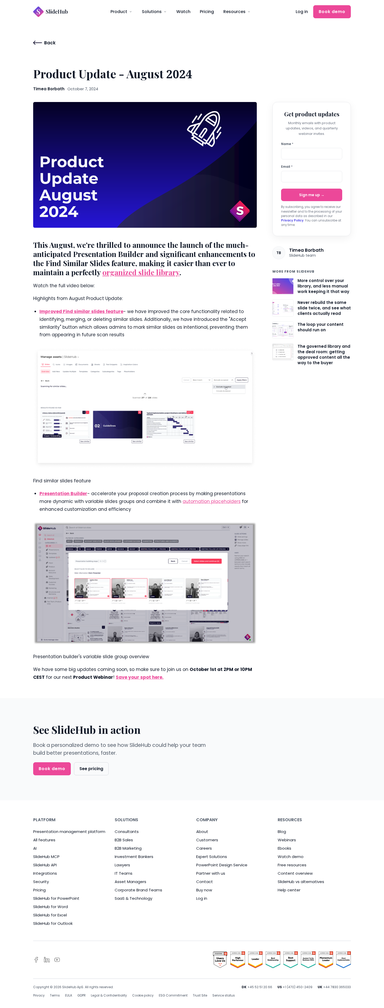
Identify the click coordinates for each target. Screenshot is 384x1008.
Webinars (287, 840)
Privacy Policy (292, 220)
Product (118, 12)
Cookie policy (143, 995)
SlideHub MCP (46, 856)
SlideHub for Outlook (53, 923)
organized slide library (140, 272)
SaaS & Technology (133, 898)
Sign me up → (311, 194)
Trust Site (200, 995)
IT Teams (123, 873)
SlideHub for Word (50, 906)
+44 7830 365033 (337, 987)
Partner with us (210, 873)
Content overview (295, 873)
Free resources (292, 865)
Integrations (45, 873)
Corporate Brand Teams (138, 890)
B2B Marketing (128, 848)
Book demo (332, 12)
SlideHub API (45, 865)
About (202, 831)
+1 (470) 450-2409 (297, 987)
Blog (282, 831)
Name (287, 144)
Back (50, 42)
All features (44, 840)
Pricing (207, 12)
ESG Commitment (173, 995)
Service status (223, 995)
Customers (207, 840)
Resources (234, 12)
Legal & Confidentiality (109, 995)
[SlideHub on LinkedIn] (47, 960)
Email (287, 166)
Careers (204, 848)
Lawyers (122, 865)
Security (41, 881)
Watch (183, 12)
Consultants (127, 831)
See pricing (91, 769)
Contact (204, 881)
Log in (302, 12)
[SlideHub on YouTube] (57, 960)
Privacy (39, 995)
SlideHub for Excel (50, 915)
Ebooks (284, 848)
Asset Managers (130, 881)
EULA (68, 995)
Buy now (204, 890)
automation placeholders (212, 501)
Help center (289, 890)
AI (35, 848)
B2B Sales (124, 840)
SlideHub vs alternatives (301, 881)
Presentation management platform (69, 831)
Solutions (152, 12)
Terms (55, 995)
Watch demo (291, 856)
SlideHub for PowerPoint (56, 898)
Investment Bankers (134, 856)
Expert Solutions (211, 856)
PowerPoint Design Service (221, 865)
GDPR (81, 995)
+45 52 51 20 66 (259, 987)
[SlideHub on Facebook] (36, 960)
